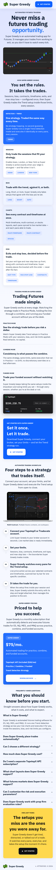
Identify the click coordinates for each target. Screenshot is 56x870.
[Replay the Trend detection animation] (49, 70)
